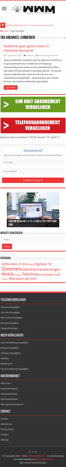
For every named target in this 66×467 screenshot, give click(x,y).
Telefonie (30, 274)
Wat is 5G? (6, 383)
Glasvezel (29, 269)
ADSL (6, 264)
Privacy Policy (7, 429)
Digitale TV (43, 264)
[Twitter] (36, 452)
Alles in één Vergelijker (11, 317)
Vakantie (5, 358)
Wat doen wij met (23, 279)
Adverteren (6, 424)
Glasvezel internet (9, 388)
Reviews (17, 275)
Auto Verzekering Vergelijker (14, 342)
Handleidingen (48, 269)
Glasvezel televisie (9, 399)
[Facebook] (33, 452)
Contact (4, 418)
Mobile (8, 274)
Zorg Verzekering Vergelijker (14, 369)
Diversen (30, 55)
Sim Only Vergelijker (10, 312)
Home (5, 31)
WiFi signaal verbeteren (12, 404)
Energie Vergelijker (10, 323)
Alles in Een (19, 264)
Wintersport (6, 363)
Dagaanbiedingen (9, 328)
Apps (31, 264)
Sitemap (5, 440)
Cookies (4, 434)
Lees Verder (10, 87)
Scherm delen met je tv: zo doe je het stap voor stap (30, 25)
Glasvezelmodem (9, 394)
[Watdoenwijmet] (33, 9)
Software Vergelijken (11, 353)
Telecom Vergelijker (10, 307)
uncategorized (49, 274)
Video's (5, 279)
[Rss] (30, 452)
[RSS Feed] (65, 37)
